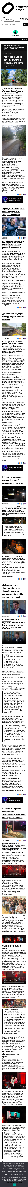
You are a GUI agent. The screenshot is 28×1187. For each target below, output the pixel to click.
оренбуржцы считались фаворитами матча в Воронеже (13, 253)
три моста (14, 169)
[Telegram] (21, 194)
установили (19, 683)
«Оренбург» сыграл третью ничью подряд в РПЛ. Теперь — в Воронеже (13, 211)
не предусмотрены (16, 558)
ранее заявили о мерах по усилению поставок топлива (12, 786)
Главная (6, 45)
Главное (13, 45)
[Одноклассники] (20, 194)
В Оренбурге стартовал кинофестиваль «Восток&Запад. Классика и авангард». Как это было (14, 813)
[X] (23, 194)
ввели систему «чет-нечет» (12, 774)
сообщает (18, 351)
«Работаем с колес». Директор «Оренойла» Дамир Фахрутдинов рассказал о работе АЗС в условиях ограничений (13, 591)
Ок (14, 1184)
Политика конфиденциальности (14, 1182)
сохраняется (6, 621)
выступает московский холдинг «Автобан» (13, 442)
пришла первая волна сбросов (12, 161)
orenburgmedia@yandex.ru (12, 21)
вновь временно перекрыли (11, 510)
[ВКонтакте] (18, 194)
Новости (10, 53)
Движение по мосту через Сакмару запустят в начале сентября (13, 316)
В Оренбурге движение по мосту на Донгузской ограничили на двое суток (12, 479)
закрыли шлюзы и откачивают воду (11, 166)
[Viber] (25, 194)
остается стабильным (10, 184)
